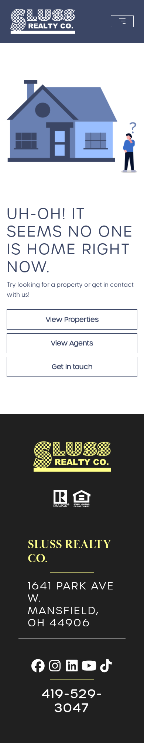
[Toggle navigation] (122, 21)
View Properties (72, 319)
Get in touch (72, 366)
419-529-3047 (72, 700)
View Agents (72, 343)
